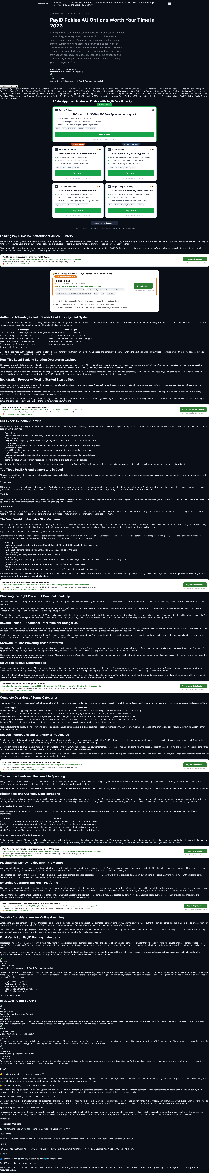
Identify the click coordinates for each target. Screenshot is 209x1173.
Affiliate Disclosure (79, 1139)
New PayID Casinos (94, 1149)
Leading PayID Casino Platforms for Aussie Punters (24, 89)
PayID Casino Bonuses (100, 2)
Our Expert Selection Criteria (19, 91)
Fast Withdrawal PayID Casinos (156, 753)
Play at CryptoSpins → (196, 851)
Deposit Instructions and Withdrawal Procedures (149, 93)
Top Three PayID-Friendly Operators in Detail (54, 91)
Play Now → (104, 134)
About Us (4, 1139)
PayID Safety (87, 5)
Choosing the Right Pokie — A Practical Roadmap (140, 91)
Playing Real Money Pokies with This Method (71, 96)
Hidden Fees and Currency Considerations (29, 96)
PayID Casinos (66, 2)
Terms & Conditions (61, 1139)
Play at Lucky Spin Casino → (193, 409)
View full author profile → (11, 995)
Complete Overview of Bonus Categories (105, 93)
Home (57, 2)
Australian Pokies (82, 2)
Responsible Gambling (38, 1129)
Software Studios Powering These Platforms (32, 93)
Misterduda (43, 3)
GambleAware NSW (60, 1129)
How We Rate (95, 1139)
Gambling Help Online (15, 1129)
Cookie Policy (45, 1139)
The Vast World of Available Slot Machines (96, 91)
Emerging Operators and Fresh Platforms (114, 96)
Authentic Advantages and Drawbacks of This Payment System (77, 89)
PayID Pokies (139, 2)
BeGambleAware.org (128, 228)
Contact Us (128, 1139)
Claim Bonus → (143, 286)
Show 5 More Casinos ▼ (104, 223)
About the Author (17, 1139)
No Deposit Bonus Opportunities (69, 93)
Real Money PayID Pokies (108, 875)
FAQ (14, 98)
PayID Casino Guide (71, 5)
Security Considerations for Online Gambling (155, 96)
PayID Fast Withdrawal (121, 2)
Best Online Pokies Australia (89, 573)
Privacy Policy (32, 1139)
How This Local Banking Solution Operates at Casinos (133, 89)
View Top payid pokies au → (63, 69)
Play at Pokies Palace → (195, 259)
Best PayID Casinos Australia (118, 248)
